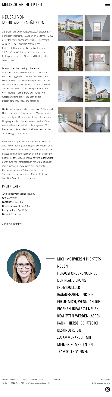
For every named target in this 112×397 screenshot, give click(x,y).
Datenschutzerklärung (101, 383)
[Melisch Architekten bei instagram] (107, 391)
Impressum (105, 379)
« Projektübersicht (12, 224)
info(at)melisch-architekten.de (38, 383)
